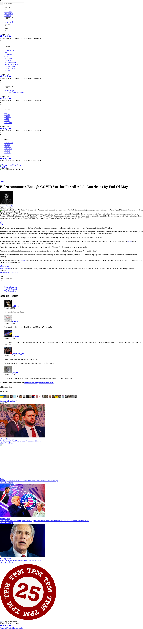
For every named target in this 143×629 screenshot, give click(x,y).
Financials (8, 149)
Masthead (7, 147)
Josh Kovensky (7, 206)
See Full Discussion (11, 289)
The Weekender (10, 66)
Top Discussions (10, 291)
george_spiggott (18, 354)
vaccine (15, 272)
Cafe (6, 56)
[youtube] (10, 36)
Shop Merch (8, 22)
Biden (2, 272)
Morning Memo (10, 62)
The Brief (7, 60)
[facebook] (3, 36)
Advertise (7, 117)
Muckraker (8, 58)
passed (129, 241)
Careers (7, 151)
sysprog (15, 321)
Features (7, 70)
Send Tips (3, 167)
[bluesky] (1, 36)
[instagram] (7, 36)
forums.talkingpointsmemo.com (39, 383)
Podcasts (7, 16)
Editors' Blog (9, 50)
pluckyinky (16, 336)
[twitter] (5, 626)
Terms (6, 119)
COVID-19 (8, 272)
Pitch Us (7, 153)
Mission (7, 145)
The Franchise (9, 68)
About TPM (8, 143)
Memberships (9, 91)
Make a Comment (10, 287)
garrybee (15, 372)
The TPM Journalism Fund (14, 93)
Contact (7, 115)
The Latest (8, 12)
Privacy (7, 121)
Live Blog (8, 54)
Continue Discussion (7, 401)
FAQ (6, 113)
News (6, 52)
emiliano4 (15, 306)
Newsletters (8, 14)
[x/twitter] (5, 36)
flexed (23, 260)
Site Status (8, 123)
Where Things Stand (11, 64)
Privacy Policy (18, 628)
